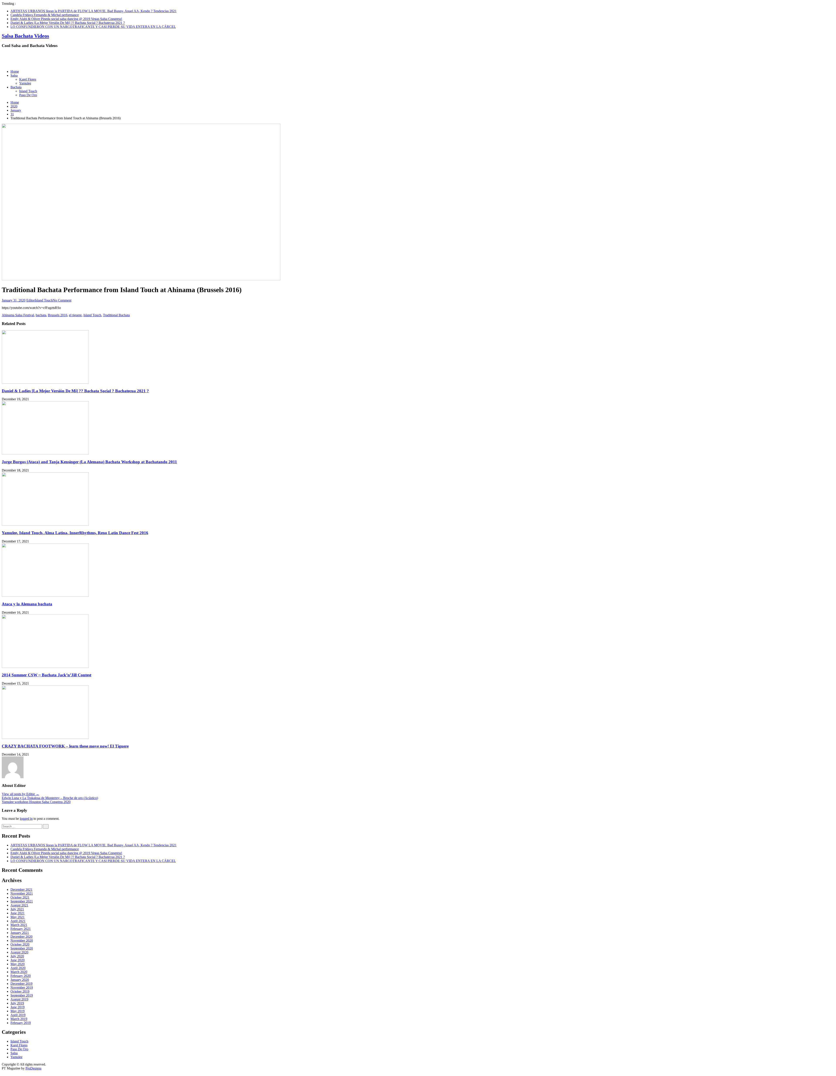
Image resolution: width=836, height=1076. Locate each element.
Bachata (16, 87)
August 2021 (19, 905)
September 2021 (21, 901)
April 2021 (17, 921)
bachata (41, 315)
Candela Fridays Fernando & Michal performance (44, 15)
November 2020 (21, 940)
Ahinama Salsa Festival (18, 315)
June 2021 (17, 913)
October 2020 (19, 944)
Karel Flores (27, 79)
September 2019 (21, 995)
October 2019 (19, 991)
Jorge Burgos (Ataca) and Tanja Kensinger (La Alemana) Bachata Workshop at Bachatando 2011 (89, 462)
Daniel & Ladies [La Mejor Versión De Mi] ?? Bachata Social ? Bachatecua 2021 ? (67, 23)
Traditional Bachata (116, 315)
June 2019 (17, 1007)
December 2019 (21, 983)
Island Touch (28, 91)
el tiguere (75, 315)
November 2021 (21, 893)
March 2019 (18, 1019)
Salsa (14, 75)
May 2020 (17, 964)
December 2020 (21, 936)
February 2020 (20, 976)
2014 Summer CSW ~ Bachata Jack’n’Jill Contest (46, 675)
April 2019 (17, 1015)
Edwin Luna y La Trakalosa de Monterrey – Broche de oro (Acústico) (50, 798)
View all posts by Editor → (20, 794)
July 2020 (17, 956)
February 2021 (20, 929)
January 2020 (19, 980)
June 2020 (17, 960)
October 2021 (19, 897)
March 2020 (18, 972)
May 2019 (17, 1011)
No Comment (62, 300)
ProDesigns (33, 1068)
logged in (26, 818)
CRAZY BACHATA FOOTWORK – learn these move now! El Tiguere (65, 746)
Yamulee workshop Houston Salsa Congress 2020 (36, 802)
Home (14, 71)
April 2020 (17, 968)
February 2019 (20, 1023)
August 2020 (19, 952)
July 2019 (17, 1003)
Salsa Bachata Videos (25, 36)
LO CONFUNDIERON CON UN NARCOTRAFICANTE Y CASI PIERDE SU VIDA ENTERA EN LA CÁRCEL (93, 27)
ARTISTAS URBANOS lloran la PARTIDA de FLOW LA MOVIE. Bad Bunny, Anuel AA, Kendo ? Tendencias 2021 (93, 11)
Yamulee (25, 83)
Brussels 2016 (57, 315)
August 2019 (19, 999)
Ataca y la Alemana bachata (27, 604)
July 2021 (17, 909)
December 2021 (21, 889)
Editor (30, 300)
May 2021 (17, 917)
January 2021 (19, 933)
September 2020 (21, 948)
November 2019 (21, 987)
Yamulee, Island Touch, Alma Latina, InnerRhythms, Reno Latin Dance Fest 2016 (75, 532)
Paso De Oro (28, 95)
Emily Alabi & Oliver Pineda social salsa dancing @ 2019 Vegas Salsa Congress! (66, 19)
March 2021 (18, 925)
